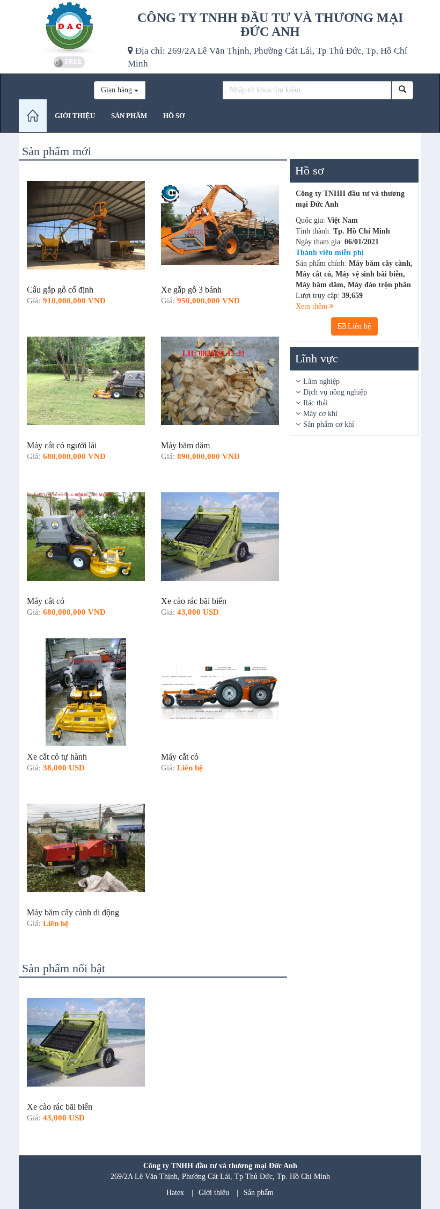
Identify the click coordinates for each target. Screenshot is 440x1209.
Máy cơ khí (320, 414)
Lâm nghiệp (321, 381)
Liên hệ (358, 326)
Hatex (175, 1193)
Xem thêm (312, 306)
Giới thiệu (214, 1193)
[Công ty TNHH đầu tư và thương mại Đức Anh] (69, 27)
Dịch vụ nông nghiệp (335, 392)
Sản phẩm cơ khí (328, 424)
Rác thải (315, 403)
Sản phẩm (259, 1193)
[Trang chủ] (33, 115)
